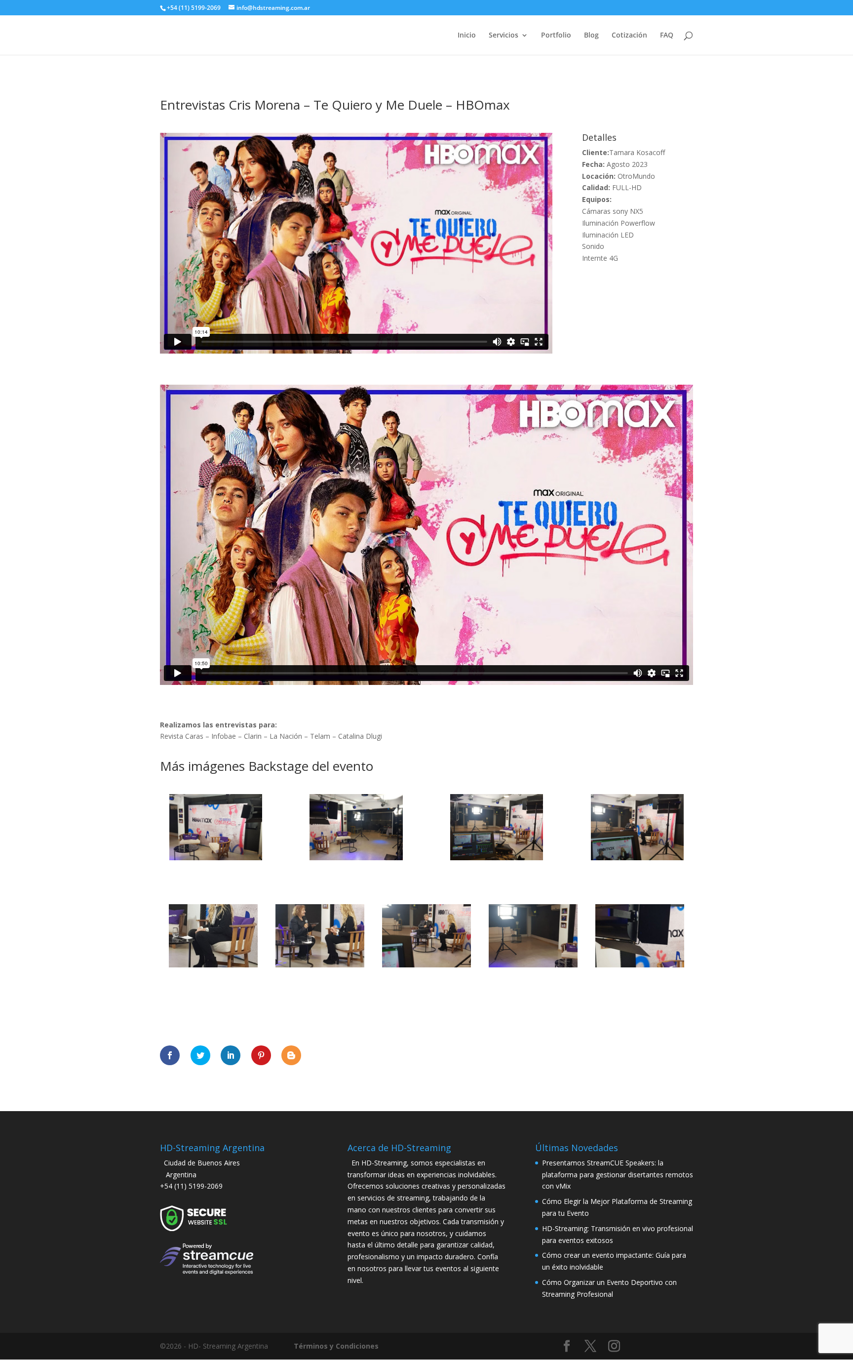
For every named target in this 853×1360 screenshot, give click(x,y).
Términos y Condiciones (336, 1346)
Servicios (503, 36)
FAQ (666, 36)
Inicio (467, 36)
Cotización (629, 36)
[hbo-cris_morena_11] (213, 967)
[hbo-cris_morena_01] (215, 860)
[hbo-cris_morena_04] (637, 860)
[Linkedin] (686, 1348)
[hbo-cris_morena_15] (639, 967)
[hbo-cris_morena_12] (319, 967)
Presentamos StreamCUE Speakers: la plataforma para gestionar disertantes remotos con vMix (617, 1174)
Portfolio (556, 36)
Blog (591, 36)
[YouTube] (639, 1348)
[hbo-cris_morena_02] (356, 860)
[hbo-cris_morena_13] (426, 967)
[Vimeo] (662, 1348)
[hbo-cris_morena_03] (496, 860)
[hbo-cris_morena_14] (533, 967)
